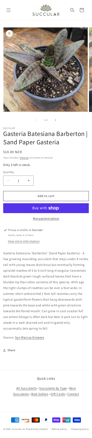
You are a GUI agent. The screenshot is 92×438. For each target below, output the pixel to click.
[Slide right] (55, 120)
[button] (8, 10)
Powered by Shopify (37, 428)
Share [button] (11, 350)
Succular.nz (18, 428)
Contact (73, 394)
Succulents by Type (53, 388)
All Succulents (26, 388)
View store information (24, 241)
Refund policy (59, 428)
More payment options (46, 218)
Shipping (23, 157)
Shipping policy (80, 428)
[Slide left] (36, 120)
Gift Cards (57, 394)
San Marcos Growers (29, 337)
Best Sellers (39, 394)
